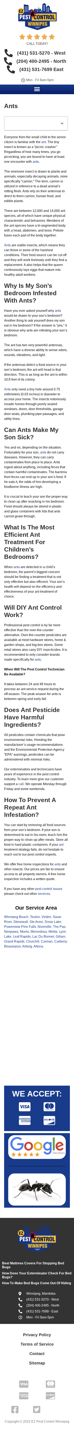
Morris (24, 931)
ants (36, 161)
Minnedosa (39, 931)
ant (43, 142)
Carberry (60, 941)
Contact (37, 1353)
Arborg (27, 946)
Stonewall (20, 921)
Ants (7, 245)
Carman (47, 941)
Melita (53, 931)
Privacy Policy (37, 1335)
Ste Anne (36, 921)
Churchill (32, 941)
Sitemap (37, 1363)
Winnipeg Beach (16, 917)
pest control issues (48, 889)
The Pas (59, 926)
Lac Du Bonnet (43, 936)
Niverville (44, 926)
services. (44, 893)
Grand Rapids (14, 941)
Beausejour (12, 946)
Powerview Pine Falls (20, 926)
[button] (37, 89)
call (21, 784)
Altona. (39, 946)
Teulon (35, 917)
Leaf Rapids (22, 936)
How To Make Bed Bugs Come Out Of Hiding (36, 1283)
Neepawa (11, 931)
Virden (46, 917)
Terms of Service (37, 1344)
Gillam (60, 936)
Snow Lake (53, 921)
